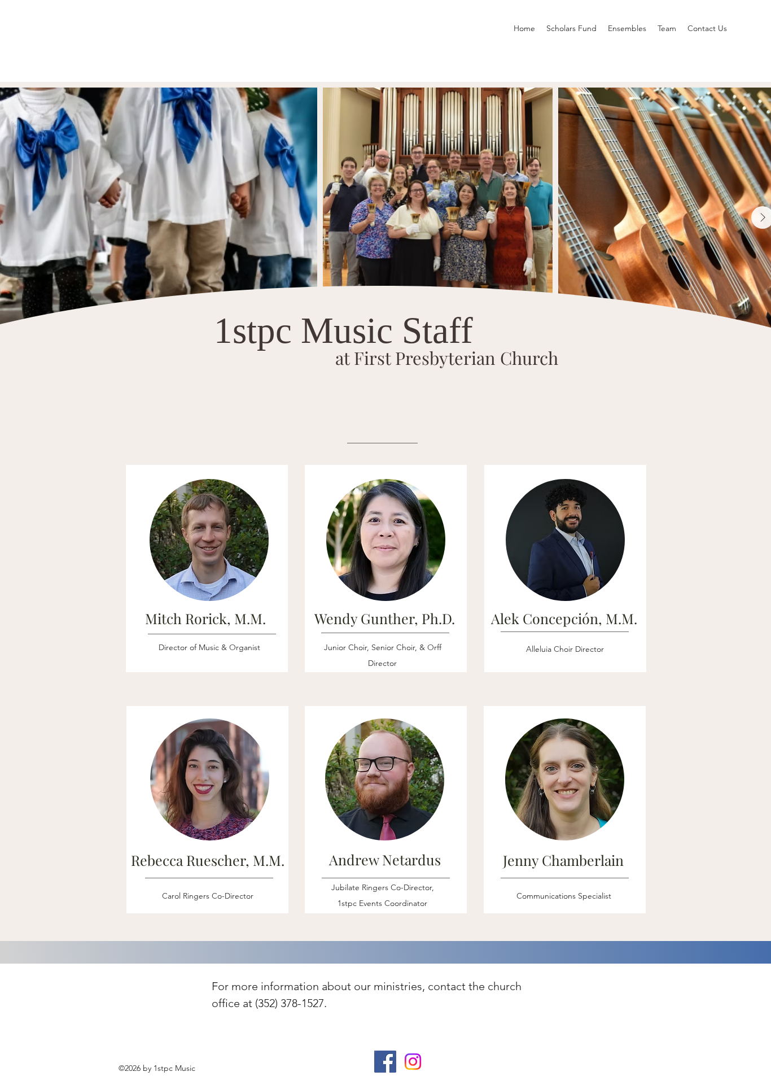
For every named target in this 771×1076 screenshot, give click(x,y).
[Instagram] (413, 1062)
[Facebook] (385, 1062)
